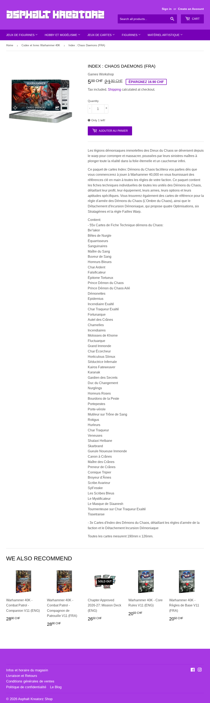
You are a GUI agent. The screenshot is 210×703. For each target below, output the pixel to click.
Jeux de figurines (20, 35)
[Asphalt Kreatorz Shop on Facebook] (193, 670)
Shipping (114, 89)
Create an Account (191, 8)
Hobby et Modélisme (61, 35)
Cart (195, 18)
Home (9, 45)
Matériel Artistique (164, 35)
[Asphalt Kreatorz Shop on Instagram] (200, 670)
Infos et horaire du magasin (27, 670)
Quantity (93, 101)
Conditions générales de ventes (30, 681)
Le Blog (56, 687)
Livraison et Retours (21, 676)
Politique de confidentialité (26, 687)
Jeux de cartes (99, 35)
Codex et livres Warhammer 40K (41, 45)
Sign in (167, 8)
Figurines (130, 35)
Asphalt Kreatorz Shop (35, 699)
